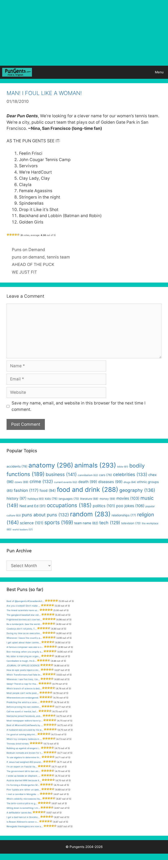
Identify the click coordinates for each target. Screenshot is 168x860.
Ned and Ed (32, 506)
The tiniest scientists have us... (23, 610)
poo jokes (130, 505)
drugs (130, 482)
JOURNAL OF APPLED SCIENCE (23, 665)
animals (95, 465)
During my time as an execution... (24, 633)
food (48, 490)
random (90, 514)
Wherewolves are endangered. (23, 697)
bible (122, 466)
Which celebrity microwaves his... (24, 798)
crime (41, 481)
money (107, 498)
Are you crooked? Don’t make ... (23, 605)
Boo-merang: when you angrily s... (25, 651)
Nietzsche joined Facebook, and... (24, 716)
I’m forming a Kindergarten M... (23, 785)
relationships (124, 515)
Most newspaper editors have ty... (25, 720)
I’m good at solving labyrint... (22, 734)
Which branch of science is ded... (24, 688)
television (131, 523)
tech (109, 522)
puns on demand (28, 257)
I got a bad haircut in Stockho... (23, 817)
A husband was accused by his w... (25, 729)
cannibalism (88, 475)
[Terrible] (8, 234)
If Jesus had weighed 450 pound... (24, 762)
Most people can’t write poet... (23, 693)
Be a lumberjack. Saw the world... (24, 624)
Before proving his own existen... (24, 706)
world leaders (22, 529)
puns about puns (45, 514)
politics (104, 505)
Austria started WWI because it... (24, 780)
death (87, 482)
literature (89, 498)
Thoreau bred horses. (18, 743)
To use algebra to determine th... (24, 757)
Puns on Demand (28, 249)
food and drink (87, 489)
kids (51, 498)
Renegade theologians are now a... (25, 826)
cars (105, 475)
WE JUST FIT (24, 272)
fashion (26, 490)
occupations (69, 505)
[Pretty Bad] (10, 234)
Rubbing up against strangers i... (23, 748)
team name (86, 523)
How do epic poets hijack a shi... (23, 670)
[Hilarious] (18, 234)
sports (58, 522)
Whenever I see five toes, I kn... (23, 679)
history (16, 498)
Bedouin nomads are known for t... (25, 752)
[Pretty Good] (15, 234)
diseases (110, 482)
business (61, 474)
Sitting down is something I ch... (23, 808)
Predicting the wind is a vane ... (23, 702)
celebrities (130, 474)
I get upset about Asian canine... (24, 642)
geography (137, 490)
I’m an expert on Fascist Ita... (22, 766)
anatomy (50, 465)
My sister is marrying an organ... (23, 656)
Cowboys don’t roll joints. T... (22, 628)
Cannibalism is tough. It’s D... (21, 661)
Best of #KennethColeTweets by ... (25, 725)
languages (69, 498)
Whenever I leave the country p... (24, 638)
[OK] (13, 234)
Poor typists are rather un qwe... (24, 789)
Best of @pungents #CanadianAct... (25, 601)
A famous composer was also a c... (25, 647)
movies (127, 498)
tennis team (58, 257)
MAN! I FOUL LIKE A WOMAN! (44, 93)
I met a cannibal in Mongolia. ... (23, 794)
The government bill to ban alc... (23, 771)
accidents (17, 466)
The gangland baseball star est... (24, 615)
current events (65, 482)
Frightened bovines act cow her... (24, 619)
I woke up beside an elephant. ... (23, 775)
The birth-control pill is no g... (22, 803)
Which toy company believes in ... (24, 739)
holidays (36, 498)
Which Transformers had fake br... (24, 674)
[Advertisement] (84, 32)
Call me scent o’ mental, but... (22, 711)
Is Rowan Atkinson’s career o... (22, 821)
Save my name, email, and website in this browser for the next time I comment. (78, 406)
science (31, 523)
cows (21, 482)
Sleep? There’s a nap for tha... (22, 683)
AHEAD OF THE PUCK (33, 264)
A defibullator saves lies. (19, 812)
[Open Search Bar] (138, 72)
